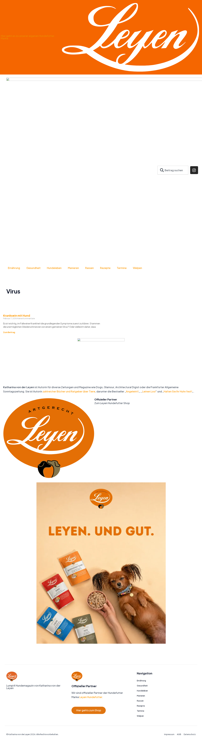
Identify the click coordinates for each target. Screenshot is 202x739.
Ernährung (14, 268)
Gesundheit (33, 268)
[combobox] (172, 170)
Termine (122, 268)
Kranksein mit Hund (16, 315)
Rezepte (105, 268)
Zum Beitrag (9, 332)
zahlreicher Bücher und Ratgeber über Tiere (69, 391)
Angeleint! (132, 391)
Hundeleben (54, 268)
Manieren (73, 268)
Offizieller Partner (105, 399)
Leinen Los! (149, 391)
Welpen (137, 268)
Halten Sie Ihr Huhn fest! (178, 391)
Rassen (89, 268)
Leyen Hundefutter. (91, 697)
